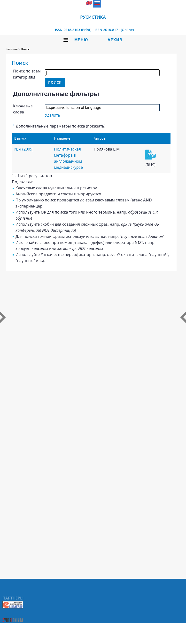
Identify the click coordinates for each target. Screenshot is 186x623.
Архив (115, 40)
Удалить (52, 115)
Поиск (25, 49)
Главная (12, 49)
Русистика (93, 17)
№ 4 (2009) (23, 149)
